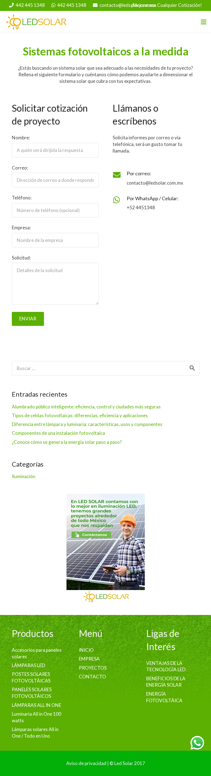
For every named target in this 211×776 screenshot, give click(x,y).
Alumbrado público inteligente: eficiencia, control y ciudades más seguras (86, 407)
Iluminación (23, 476)
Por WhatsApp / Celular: (153, 198)
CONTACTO (92, 676)
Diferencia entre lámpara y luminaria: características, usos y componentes (87, 424)
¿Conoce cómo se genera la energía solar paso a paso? (67, 442)
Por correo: (139, 173)
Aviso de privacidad (86, 763)
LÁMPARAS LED (28, 665)
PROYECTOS (93, 668)
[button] (203, 22)
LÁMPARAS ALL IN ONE (36, 705)
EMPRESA (89, 659)
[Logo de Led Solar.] (36, 22)
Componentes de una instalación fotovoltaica (58, 433)
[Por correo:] (120, 175)
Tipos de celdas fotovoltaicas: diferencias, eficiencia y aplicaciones (80, 415)
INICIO (86, 650)
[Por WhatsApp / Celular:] (120, 200)
